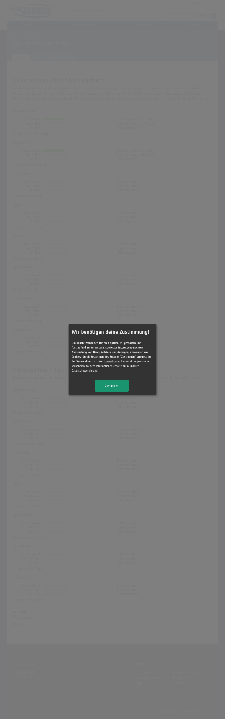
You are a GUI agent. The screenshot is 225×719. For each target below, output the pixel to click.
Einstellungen (112, 361)
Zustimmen (111, 386)
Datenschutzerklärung (85, 370)
